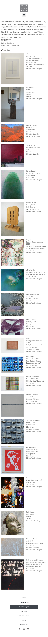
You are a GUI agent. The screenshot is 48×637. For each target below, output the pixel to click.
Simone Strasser (13, 32)
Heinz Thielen (38, 32)
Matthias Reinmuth (8, 29)
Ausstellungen (24, 607)
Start (24, 598)
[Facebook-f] (19, 628)
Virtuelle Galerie (24, 616)
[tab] (3, 50)
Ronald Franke (6, 24)
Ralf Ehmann (19, 22)
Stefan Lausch (11, 27)
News (24, 620)
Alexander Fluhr (39, 22)
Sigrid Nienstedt (23, 27)
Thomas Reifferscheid (38, 27)
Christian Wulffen (31, 35)
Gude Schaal (20, 29)
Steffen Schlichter (32, 29)
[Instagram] (24, 628)
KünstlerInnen (24, 602)
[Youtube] (28, 628)
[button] (24, 15)
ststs (21, 32)
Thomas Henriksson (20, 24)
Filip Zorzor (18, 37)
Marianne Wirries (18, 35)
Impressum (24, 625)
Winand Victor (6, 35)
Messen (24, 611)
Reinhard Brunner (7, 22)
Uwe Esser (29, 22)
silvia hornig (32, 24)
